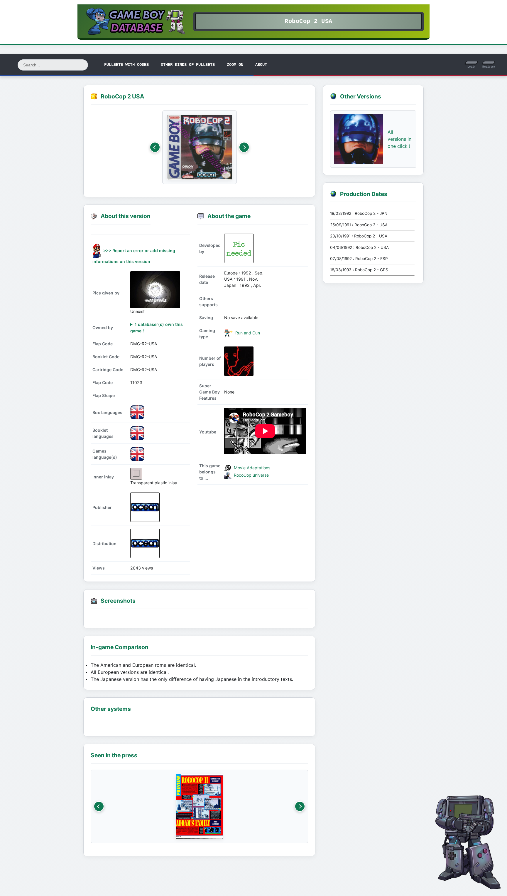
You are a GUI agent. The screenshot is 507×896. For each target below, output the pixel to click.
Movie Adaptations (251, 467)
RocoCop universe (251, 475)
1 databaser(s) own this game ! (156, 327)
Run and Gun (247, 333)
